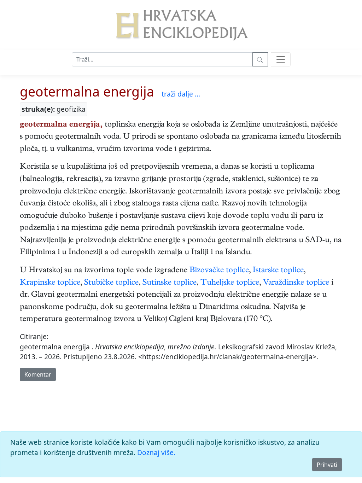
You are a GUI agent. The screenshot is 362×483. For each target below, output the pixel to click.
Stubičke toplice (111, 283)
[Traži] (260, 59)
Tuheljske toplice (229, 283)
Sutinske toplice (169, 283)
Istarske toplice (278, 271)
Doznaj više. (156, 452)
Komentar (37, 374)
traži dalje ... (181, 94)
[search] (281, 59)
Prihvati (327, 465)
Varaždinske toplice (296, 283)
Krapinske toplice (50, 283)
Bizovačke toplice (219, 271)
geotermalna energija (87, 91)
